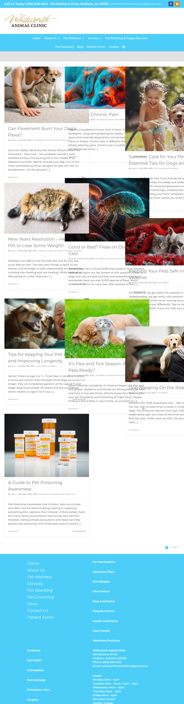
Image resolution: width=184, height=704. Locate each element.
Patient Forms (40, 617)
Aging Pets (41, 366)
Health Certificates (105, 621)
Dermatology (36, 680)
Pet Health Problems (106, 119)
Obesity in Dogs (46, 251)
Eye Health (34, 660)
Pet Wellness (39, 577)
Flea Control (101, 591)
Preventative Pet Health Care (56, 140)
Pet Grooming (161, 168)
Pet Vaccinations (104, 562)
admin (13, 140)
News (32, 603)
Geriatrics (33, 650)
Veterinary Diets (103, 571)
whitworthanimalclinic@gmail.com (136, 4)
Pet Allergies (101, 581)
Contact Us (37, 610)
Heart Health (101, 630)
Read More (12, 177)
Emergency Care (38, 689)
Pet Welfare (38, 140)
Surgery (32, 699)
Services (35, 583)
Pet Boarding (39, 590)
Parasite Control (103, 611)
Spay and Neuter (104, 601)
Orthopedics (35, 670)
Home (33, 563)
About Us (36, 570)
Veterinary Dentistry (106, 640)
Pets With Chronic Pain (93, 114)
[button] (123, 47)
